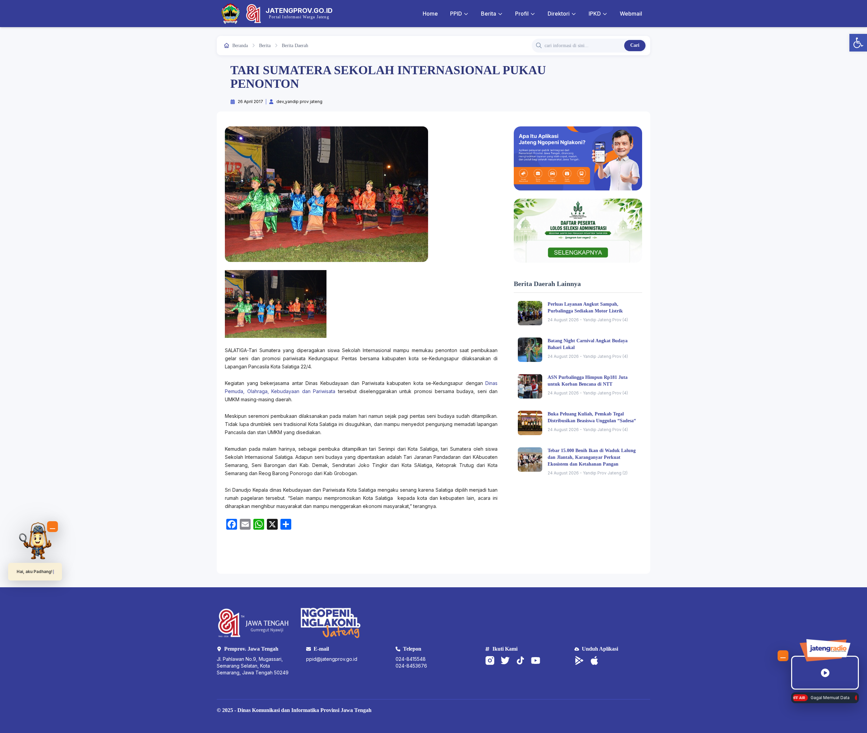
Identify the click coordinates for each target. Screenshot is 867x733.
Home (430, 13)
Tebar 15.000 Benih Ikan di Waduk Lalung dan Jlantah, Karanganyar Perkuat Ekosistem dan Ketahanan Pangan (592, 457)
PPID (456, 13)
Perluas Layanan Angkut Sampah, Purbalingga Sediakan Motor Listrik (585, 307)
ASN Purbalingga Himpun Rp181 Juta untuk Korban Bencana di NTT (588, 381)
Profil (522, 13)
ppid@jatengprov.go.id (331, 659)
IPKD (595, 13)
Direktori (559, 13)
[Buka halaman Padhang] (35, 540)
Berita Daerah (295, 45)
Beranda (240, 45)
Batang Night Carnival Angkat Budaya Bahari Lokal (588, 344)
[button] (858, 43)
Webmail (631, 13)
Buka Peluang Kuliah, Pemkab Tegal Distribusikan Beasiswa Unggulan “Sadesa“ (592, 417)
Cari (634, 45)
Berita (488, 13)
